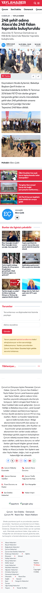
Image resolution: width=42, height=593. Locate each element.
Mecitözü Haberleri (11, 567)
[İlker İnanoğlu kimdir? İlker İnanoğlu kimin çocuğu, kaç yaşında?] (11, 236)
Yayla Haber (18, 16)
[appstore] (13, 504)
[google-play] (27, 504)
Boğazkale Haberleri (12, 547)
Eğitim (27, 554)
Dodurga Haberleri (11, 554)
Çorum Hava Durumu (28, 469)
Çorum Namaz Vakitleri (9, 477)
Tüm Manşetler (30, 484)
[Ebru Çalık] (7, 214)
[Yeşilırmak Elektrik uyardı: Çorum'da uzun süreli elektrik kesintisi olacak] (31, 236)
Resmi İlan (19, 514)
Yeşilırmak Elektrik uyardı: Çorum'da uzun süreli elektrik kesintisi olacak (30, 246)
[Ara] (35, 3)
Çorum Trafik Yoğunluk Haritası (28, 477)
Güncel (20, 556)
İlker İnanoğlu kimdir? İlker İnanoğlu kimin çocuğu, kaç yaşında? (10, 245)
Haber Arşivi (29, 493)
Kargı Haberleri (10, 561)
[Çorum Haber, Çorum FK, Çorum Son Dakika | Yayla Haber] (14, 3)
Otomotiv (8, 576)
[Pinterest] (17, 461)
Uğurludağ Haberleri (12, 585)
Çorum (5, 9)
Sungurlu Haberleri (21, 581)
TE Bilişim (37, 565)
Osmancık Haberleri (12, 574)
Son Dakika (16, 9)
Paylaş (7, 76)
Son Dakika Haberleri (7, 494)
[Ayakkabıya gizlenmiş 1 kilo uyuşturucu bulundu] (31, 258)
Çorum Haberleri (11, 549)
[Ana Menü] (38, 3)
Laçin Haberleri (10, 565)
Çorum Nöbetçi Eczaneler (9, 469)
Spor (6, 581)
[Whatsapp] (34, 461)
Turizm (7, 583)
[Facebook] (8, 461)
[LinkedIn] (25, 461)
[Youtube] (30, 461)
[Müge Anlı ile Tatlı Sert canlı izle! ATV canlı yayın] (31, 284)
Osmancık (28, 9)
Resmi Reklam (31, 514)
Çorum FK (8, 514)
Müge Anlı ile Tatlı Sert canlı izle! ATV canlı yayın (30, 293)
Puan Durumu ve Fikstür (9, 485)
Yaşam (7, 588)
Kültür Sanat (9, 563)
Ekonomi (8, 556)
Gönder (7, 331)
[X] (12, 461)
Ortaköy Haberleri (11, 572)
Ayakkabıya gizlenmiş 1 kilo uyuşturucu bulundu (31, 266)
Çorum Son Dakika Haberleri (15, 552)
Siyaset (18, 579)
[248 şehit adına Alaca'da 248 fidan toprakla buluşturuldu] (21, 61)
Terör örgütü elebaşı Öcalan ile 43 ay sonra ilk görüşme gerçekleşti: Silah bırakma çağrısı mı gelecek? (10, 270)
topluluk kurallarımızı (24, 339)
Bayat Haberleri (10, 545)
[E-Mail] (17, 218)
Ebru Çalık (19, 213)
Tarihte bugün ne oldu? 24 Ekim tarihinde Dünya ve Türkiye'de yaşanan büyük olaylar (10, 294)
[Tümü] (39, 366)
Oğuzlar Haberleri (11, 570)
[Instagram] (21, 461)
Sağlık (7, 579)
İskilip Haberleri (10, 558)
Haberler (6, 16)
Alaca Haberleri (10, 542)
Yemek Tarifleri (21, 588)
